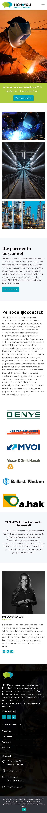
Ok (24, 809)
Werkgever (6, 742)
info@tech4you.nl (15, 787)
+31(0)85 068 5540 (15, 771)
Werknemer (7, 736)
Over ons (6, 747)
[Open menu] (43, 5)
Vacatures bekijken (23, 98)
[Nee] (44, 805)
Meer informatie (10, 289)
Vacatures (6, 731)
